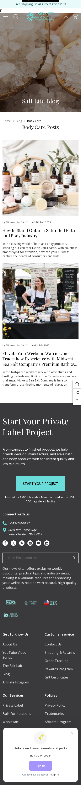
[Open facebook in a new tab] (5, 543)
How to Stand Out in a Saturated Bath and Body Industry (38, 232)
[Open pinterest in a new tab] (22, 543)
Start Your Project (40, 483)
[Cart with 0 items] (75, 16)
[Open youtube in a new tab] (38, 543)
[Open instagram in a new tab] (30, 543)
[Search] (15, 16)
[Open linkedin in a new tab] (46, 543)
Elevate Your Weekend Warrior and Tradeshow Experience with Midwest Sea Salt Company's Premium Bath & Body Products (38, 361)
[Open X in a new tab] (13, 543)
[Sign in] (66, 16)
